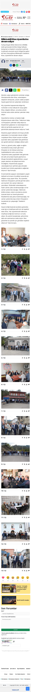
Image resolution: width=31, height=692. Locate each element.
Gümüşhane (14, 23)
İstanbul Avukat (5, 668)
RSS (5, 685)
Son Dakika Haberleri (20, 674)
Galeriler (16, 36)
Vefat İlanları (24, 23)
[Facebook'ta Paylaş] (6, 90)
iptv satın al (13, 668)
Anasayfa (5, 23)
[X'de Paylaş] (10, 90)
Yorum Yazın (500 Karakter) (8, 616)
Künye (14, 11)
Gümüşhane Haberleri (7, 36)
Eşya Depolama (21, 668)
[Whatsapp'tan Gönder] (14, 90)
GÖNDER (16, 629)
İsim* (2, 611)
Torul (21, 679)
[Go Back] (27, 689)
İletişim (18, 11)
